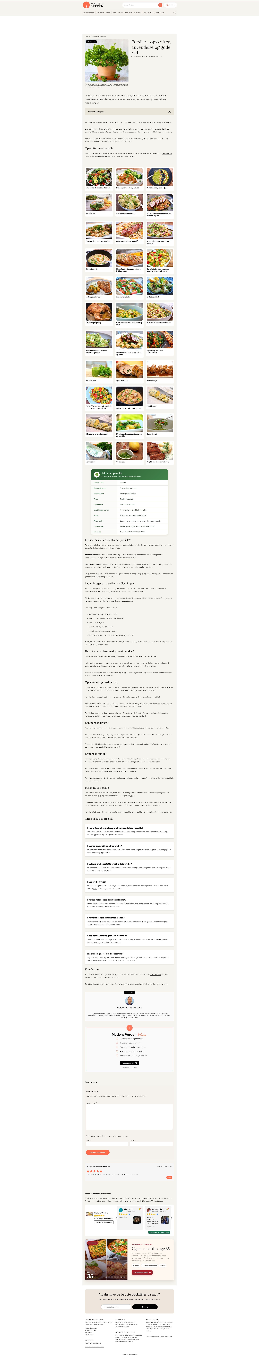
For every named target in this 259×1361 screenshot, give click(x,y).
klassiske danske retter (127, 557)
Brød (114, 12)
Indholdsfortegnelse (97, 112)
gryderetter (104, 601)
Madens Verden (93, 5)
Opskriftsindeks (88, 12)
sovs (95, 888)
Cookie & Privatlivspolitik (164, 1336)
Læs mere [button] (122, 1227)
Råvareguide (95, 36)
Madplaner (147, 12)
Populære (128, 12)
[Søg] (174, 12)
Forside (87, 36)
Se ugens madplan (142, 1272)
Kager (108, 12)
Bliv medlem (160, 12)
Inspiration (138, 12)
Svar (169, 1177)
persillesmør (167, 153)
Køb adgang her (127, 1063)
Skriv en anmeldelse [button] (104, 1222)
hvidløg (98, 627)
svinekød (109, 618)
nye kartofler (155, 974)
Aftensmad (100, 12)
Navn (88, 1140)
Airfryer (120, 12)
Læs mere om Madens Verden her (94, 1347)
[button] (171, 1217)
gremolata (89, 567)
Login (171, 5)
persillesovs (131, 129)
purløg (115, 635)
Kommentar (91, 1103)
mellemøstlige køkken (143, 567)
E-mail (133, 1140)
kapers (110, 627)
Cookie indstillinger (151, 1336)
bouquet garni (126, 601)
